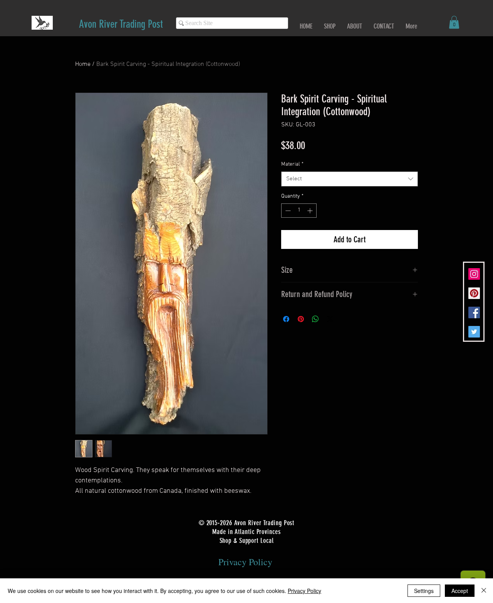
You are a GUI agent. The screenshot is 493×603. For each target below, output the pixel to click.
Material (292, 164)
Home (83, 64)
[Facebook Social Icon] (474, 312)
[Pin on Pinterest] (300, 319)
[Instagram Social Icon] (474, 274)
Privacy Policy (304, 591)
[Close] (483, 591)
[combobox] (349, 178)
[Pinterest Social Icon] (474, 293)
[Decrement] (287, 210)
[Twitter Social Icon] (474, 332)
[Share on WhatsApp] (315, 319)
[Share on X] (330, 319)
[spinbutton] (299, 210)
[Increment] (310, 210)
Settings (424, 591)
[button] (454, 22)
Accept (459, 591)
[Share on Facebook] (286, 319)
